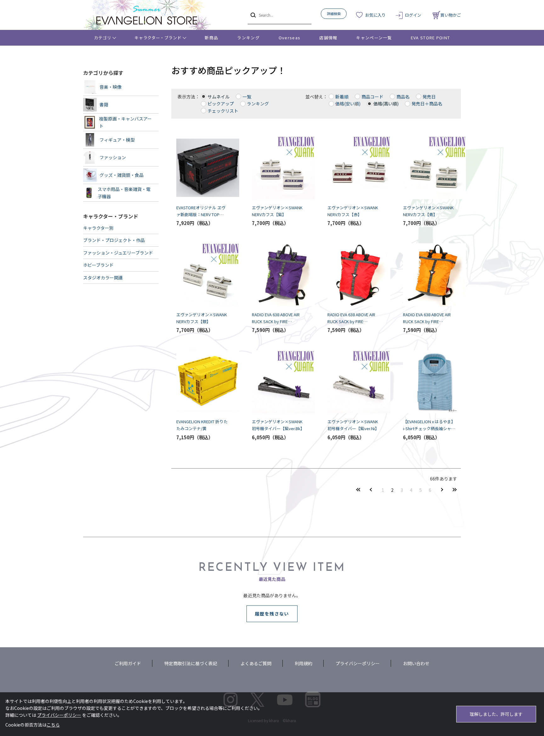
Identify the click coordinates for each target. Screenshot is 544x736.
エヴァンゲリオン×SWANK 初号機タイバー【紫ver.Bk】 (278, 425)
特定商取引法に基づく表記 (190, 663)
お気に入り (375, 15)
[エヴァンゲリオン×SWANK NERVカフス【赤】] (353, 167)
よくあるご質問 (256, 663)
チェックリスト (222, 111)
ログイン (413, 15)
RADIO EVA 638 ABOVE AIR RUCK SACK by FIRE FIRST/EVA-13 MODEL (276, 318)
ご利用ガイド (128, 663)
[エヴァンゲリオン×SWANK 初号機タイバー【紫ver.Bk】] (278, 381)
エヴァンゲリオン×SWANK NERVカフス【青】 (429, 211)
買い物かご (450, 15)
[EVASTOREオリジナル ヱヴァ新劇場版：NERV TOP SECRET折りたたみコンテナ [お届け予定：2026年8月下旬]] (202, 167)
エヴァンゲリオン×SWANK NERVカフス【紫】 (278, 211)
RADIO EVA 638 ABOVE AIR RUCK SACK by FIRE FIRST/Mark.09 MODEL (427, 318)
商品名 (403, 96)
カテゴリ (102, 38)
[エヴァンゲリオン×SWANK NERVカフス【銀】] (202, 274)
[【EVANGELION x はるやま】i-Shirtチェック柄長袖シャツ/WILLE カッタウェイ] (429, 381)
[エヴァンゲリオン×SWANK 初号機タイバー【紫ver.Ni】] (353, 381)
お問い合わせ (416, 663)
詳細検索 (334, 13)
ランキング (248, 38)
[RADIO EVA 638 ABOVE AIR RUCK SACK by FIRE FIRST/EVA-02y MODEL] (353, 274)
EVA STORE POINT (430, 38)
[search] (253, 15)
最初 (358, 489)
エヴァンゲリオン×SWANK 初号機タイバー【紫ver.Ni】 (353, 425)
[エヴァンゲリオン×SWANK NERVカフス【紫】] (278, 167)
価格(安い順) (347, 103)
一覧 (246, 96)
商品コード (372, 96)
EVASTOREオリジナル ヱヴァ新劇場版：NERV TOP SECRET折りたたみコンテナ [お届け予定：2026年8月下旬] (201, 211)
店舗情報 (328, 38)
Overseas (289, 38)
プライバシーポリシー (358, 663)
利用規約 (303, 663)
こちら (53, 725)
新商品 (211, 38)
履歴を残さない (272, 613)
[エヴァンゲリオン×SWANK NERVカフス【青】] (429, 167)
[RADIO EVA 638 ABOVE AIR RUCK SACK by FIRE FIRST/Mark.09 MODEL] (429, 274)
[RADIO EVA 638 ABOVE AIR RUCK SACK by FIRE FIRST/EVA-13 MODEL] (278, 274)
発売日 (429, 96)
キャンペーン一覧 (374, 38)
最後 (454, 489)
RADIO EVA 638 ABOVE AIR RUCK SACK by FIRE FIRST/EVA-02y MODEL (351, 318)
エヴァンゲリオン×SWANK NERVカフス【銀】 (202, 318)
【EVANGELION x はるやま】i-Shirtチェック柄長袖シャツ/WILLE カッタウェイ (429, 425)
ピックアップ (220, 103)
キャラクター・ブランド (157, 38)
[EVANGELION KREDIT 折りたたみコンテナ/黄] (202, 381)
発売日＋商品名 (426, 103)
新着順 (341, 96)
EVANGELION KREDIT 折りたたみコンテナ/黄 (202, 425)
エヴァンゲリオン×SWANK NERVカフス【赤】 (353, 211)
